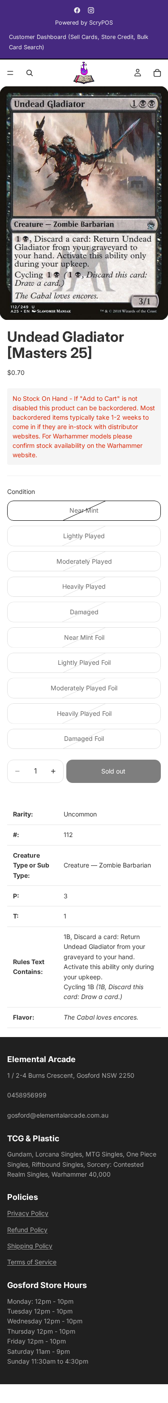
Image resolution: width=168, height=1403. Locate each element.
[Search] (29, 73)
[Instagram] (91, 10)
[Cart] (157, 73)
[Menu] (10, 73)
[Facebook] (77, 10)
